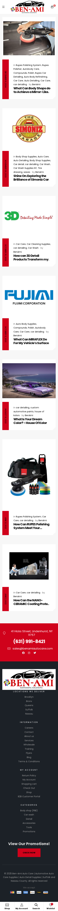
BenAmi (36, 84)
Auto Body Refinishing (35, 76)
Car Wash (45, 164)
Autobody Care (31, 69)
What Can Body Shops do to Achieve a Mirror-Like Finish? (31, 90)
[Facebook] (23, 652)
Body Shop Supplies (26, 156)
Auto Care (43, 156)
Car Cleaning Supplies (38, 244)
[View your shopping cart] (52, 7)
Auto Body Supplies (26, 323)
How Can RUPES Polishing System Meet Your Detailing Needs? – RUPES (31, 526)
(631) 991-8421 (29, 641)
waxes (27, 172)
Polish (31, 72)
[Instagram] (29, 652)
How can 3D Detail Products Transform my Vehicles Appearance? (30, 257)
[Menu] (3, 7)
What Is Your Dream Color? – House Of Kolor (30, 421)
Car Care (18, 80)
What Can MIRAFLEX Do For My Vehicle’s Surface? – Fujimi (31, 341)
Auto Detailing (31, 80)
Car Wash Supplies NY (25, 168)
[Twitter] (34, 652)
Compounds (20, 72)
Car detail (18, 164)
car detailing (20, 84)
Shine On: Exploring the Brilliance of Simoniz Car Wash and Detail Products (32, 177)
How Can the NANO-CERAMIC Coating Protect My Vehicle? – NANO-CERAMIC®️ (32, 602)
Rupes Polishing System (28, 65)
